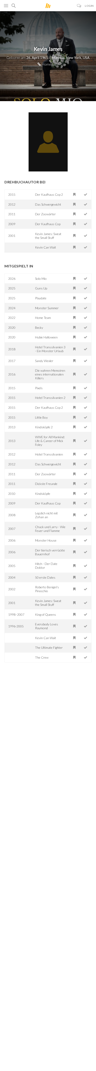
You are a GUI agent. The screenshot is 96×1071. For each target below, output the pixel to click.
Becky (39, 327)
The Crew (41, 657)
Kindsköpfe (42, 494)
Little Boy (41, 417)
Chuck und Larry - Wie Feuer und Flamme (50, 529)
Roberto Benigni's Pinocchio (47, 589)
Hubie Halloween (46, 337)
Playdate (40, 298)
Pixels (39, 388)
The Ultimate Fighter (49, 647)
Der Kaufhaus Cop (48, 224)
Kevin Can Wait (45, 247)
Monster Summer (47, 308)
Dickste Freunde (46, 484)
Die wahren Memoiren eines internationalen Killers (50, 374)
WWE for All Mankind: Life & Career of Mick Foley (50, 441)
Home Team (43, 318)
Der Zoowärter (45, 214)
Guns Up (41, 288)
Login (89, 5)
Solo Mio (41, 278)
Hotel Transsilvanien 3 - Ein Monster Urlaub (50, 349)
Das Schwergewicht (48, 204)
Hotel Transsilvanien (49, 454)
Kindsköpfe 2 (44, 427)
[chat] (79, 5)
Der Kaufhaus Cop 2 (49, 194)
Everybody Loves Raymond (46, 626)
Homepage (50, 64)
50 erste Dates (45, 577)
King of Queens (45, 614)
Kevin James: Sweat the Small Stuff (48, 236)
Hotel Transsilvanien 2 (50, 398)
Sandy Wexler (44, 361)
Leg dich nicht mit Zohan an (46, 515)
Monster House (45, 540)
